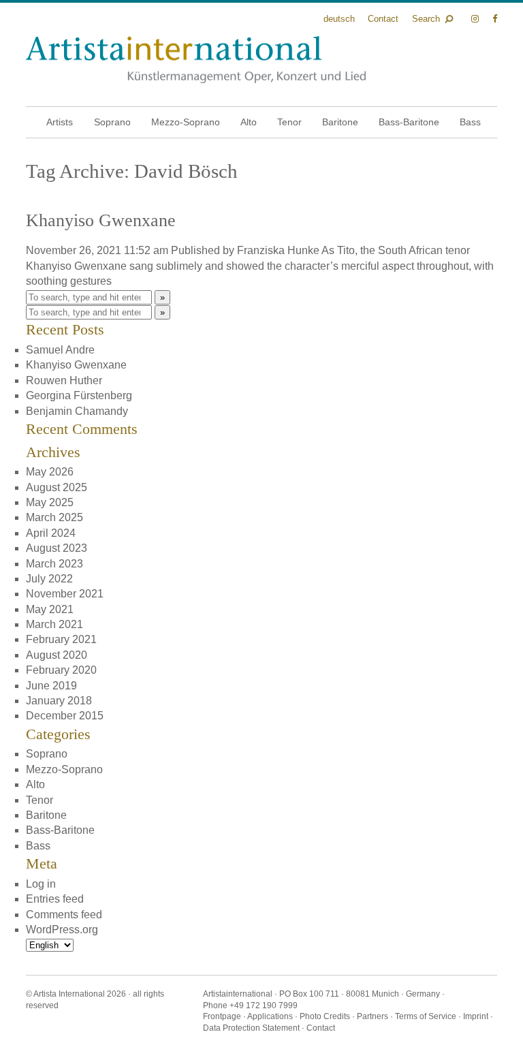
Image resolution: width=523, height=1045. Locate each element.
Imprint (475, 1016)
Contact (383, 19)
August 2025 (56, 487)
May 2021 (50, 609)
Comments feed (64, 914)
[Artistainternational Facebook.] (494, 19)
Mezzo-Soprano (185, 121)
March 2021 (54, 624)
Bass (470, 121)
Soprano (112, 121)
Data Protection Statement (251, 1028)
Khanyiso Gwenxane (101, 220)
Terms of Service (425, 1016)
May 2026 (50, 472)
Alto (248, 121)
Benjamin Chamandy (77, 411)
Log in (41, 884)
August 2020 (56, 655)
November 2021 (65, 593)
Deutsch (339, 19)
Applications (270, 1016)
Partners (372, 1016)
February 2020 (61, 670)
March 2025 (54, 517)
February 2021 (61, 639)
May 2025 (50, 502)
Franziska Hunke (278, 250)
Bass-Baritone (409, 121)
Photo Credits (325, 1016)
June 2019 (51, 685)
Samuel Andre (60, 350)
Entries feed (55, 899)
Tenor (289, 121)
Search (426, 19)
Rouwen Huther (64, 380)
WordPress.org (62, 929)
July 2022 (49, 578)
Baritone (340, 121)
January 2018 (59, 700)
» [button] (162, 297)
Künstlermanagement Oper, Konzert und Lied (196, 59)
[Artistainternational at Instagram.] (476, 19)
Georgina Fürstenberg (79, 395)
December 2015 (65, 715)
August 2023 (56, 548)
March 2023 (54, 564)
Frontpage (222, 1016)
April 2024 (51, 533)
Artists (59, 121)
